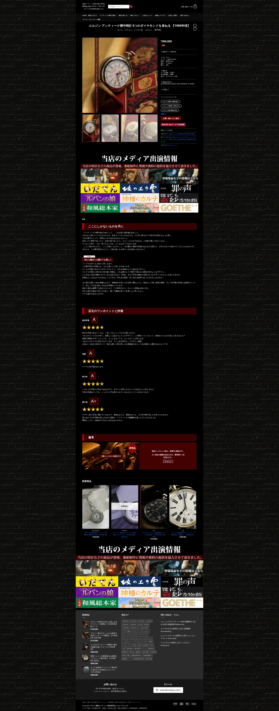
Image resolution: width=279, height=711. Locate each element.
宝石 (174, 139)
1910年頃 (133, 621)
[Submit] (131, 7)
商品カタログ (92, 15)
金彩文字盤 (125, 655)
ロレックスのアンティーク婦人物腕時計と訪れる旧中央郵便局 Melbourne (178, 623)
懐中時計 (158, 30)
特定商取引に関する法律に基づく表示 (119, 702)
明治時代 (189, 139)
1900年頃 (167, 137)
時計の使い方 (123, 15)
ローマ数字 (169, 139)
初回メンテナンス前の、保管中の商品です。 (168, 451)
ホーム (120, 30)
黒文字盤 (149, 659)
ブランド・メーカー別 (134, 30)
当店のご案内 (172, 15)
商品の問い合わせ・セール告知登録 (173, 124)
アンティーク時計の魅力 (108, 15)
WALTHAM (144, 628)
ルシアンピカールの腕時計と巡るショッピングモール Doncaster (178, 637)
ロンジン (140, 642)
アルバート (136, 631)
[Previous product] (195, 29)
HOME (84, 15)
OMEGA (133, 628)
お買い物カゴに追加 (171, 118)
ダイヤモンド (186, 137)
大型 (139, 645)
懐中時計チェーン (140, 648)
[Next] (153, 75)
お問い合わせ (184, 15)
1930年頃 (149, 621)
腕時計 (138, 652)
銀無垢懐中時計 (139, 659)
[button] (189, 7)
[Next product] (195, 25)
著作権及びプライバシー (99, 702)
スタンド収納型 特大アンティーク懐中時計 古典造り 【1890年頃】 (182, 534)
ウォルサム (145, 631)
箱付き (132, 652)
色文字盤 (145, 652)
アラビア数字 (126, 631)
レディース (132, 642)
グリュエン (125, 638)
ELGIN (173, 137)
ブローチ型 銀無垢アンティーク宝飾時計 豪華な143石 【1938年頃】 (96, 534)
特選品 (193, 134)
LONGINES (125, 628)
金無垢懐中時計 (136, 655)
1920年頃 (141, 621)
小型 (169, 134)
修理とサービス (160, 15)
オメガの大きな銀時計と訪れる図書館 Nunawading (175, 630)
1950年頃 (133, 624)
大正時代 (145, 645)
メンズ (124, 642)
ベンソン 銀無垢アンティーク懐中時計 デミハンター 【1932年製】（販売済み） (124, 535)
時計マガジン (134, 15)
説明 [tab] (83, 219)
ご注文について (147, 15)
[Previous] (86, 75)
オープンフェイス (142, 635)
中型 (134, 645)
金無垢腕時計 (147, 655)
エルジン (148, 30)
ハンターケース (147, 638)
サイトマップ (136, 702)
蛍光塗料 (153, 652)
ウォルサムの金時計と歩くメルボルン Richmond (175, 644)
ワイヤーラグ (126, 645)
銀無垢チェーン (127, 659)
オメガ (132, 635)
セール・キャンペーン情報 (91, 19)
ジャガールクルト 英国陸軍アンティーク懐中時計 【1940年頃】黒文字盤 (154, 535)
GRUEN (146, 624)
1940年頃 (125, 624)
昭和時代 (125, 652)
